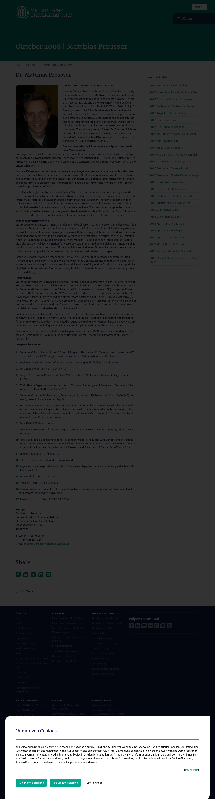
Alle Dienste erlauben (31, 782)
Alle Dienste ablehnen (65, 782)
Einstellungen (94, 782)
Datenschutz (191, 770)
